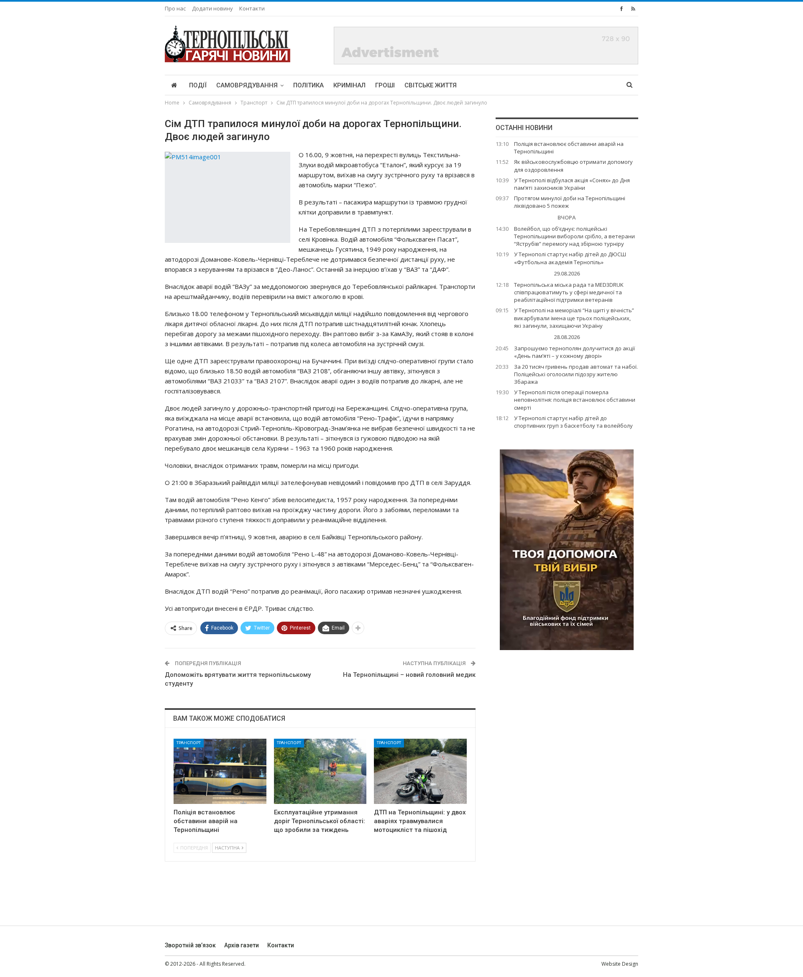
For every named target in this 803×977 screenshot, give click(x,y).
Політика (308, 85)
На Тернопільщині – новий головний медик (409, 675)
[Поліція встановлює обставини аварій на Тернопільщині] (220, 771)
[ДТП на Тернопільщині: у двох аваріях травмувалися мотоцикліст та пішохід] (420, 771)
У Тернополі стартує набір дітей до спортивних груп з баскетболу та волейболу (573, 421)
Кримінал (349, 85)
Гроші (385, 85)
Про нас (175, 8)
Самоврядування (247, 85)
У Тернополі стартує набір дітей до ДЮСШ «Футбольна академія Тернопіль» (570, 257)
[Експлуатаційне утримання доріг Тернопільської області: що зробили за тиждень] (320, 771)
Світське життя (430, 85)
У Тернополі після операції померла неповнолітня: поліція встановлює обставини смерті (574, 399)
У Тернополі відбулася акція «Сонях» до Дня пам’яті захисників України (572, 183)
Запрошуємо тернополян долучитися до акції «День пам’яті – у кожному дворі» (574, 352)
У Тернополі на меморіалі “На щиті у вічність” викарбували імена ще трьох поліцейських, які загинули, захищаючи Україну (574, 317)
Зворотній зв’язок (190, 945)
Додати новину (212, 8)
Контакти (252, 8)
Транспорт (188, 742)
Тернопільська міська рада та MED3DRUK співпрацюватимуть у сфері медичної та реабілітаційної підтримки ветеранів (569, 292)
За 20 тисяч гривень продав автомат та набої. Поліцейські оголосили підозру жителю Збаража (576, 374)
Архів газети (241, 945)
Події (198, 85)
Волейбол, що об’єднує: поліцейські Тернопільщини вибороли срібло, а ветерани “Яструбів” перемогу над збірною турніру (574, 236)
